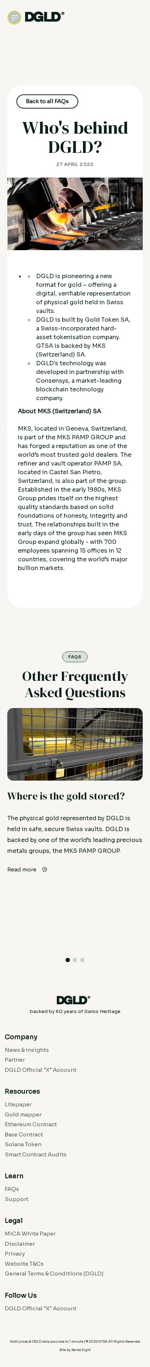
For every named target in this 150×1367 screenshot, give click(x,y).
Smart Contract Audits (36, 1154)
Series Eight (81, 1350)
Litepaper (18, 1104)
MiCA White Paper (30, 1233)
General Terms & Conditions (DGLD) (54, 1273)
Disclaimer (20, 1243)
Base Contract (24, 1134)
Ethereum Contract (31, 1124)
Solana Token (23, 1144)
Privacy (15, 1253)
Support (16, 1199)
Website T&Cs (24, 1263)
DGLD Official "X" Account (40, 1069)
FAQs (12, 1188)
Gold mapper (23, 1114)
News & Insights (27, 1049)
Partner (15, 1059)
